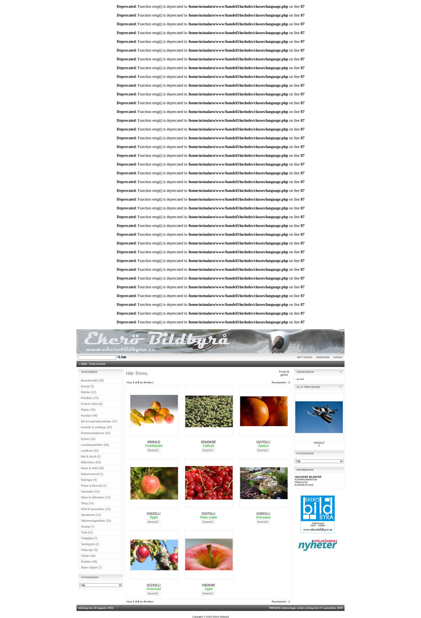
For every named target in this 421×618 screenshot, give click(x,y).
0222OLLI (154, 585)
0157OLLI (263, 442)
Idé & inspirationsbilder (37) (99, 421)
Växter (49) (88, 556)
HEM (83, 364)
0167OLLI (208, 513)
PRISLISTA (301, 482)
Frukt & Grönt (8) (92, 404)
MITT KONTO (304, 357)
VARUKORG (323, 357)
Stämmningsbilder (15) (96, 521)
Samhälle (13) (90, 491)
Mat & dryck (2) (91, 456)
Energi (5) (87, 386)
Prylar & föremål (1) (93, 485)
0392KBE (208, 585)
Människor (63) (91, 462)
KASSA (338, 357)
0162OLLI (154, 513)
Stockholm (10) (91, 515)
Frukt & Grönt (97, 364)
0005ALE (153, 442)
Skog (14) (87, 503)
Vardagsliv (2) (90, 544)
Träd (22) (87, 532)
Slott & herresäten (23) (96, 509)
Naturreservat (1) (92, 474)
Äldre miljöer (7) (91, 567)
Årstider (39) (89, 561)
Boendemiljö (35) (92, 380)
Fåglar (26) (88, 410)
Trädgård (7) (89, 538)
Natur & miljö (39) (92, 468)
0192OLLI (263, 513)
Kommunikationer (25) (95, 433)
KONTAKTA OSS (304, 485)
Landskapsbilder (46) (95, 445)
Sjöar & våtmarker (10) (96, 497)
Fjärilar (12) (88, 392)
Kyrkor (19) (88, 439)
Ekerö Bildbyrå (221, 616)
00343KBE (208, 442)
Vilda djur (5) (89, 550)
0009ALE (319, 442)
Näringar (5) (89, 480)
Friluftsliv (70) (90, 398)
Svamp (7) (88, 526)
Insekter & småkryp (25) (96, 427)
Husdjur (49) (89, 415)
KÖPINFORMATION (306, 479)
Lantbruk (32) (90, 450)
